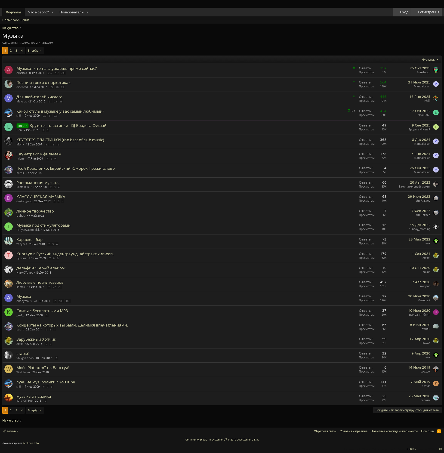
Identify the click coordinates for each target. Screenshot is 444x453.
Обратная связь (325, 431)
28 (57, 87)
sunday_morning (419, 229)
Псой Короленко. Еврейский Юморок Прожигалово (65, 168)
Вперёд (33, 50)
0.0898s (411, 449)
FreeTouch (423, 72)
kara (19, 401)
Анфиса (21, 73)
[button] (52, 12)
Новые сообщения (15, 20)
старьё (22, 353)
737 (56, 73)
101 (68, 301)
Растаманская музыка (37, 182)
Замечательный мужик (414, 186)
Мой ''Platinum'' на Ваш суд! (42, 367)
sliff (18, 115)
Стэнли (425, 329)
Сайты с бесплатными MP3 (42, 310)
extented (22, 87)
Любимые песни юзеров (40, 282)
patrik (20, 173)
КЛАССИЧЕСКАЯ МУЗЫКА (40, 196)
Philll (427, 101)
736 (50, 73)
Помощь (427, 431)
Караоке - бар (29, 239)
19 (57, 144)
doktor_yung (24, 201)
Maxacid (21, 101)
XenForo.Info (31, 443)
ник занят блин (419, 315)
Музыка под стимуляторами (43, 225)
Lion (19, 130)
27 (51, 87)
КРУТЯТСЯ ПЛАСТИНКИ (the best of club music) (60, 139)
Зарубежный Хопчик (36, 339)
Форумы (13, 12)
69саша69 (423, 115)
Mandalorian (422, 86)
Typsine (21, 258)
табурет (21, 244)
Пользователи (71, 12)
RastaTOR (22, 187)
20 (44, 115)
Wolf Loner (23, 372)
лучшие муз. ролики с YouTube (45, 382)
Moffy (20, 144)
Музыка (23, 296)
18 (52, 144)
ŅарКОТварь (24, 272)
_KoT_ (20, 315)
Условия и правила (353, 431)
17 (47, 144)
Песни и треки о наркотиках (43, 82)
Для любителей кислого (39, 96)
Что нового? (38, 12)
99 (55, 301)
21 (50, 101)
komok (20, 287)
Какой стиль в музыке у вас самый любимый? (60, 111)
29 (62, 87)
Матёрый (424, 300)
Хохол (426, 258)
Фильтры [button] (428, 59)
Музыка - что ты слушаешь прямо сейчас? (56, 68)
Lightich (21, 216)
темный (12, 431)
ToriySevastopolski (28, 230)
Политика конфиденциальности (394, 431)
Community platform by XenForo (222, 439)
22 (55, 101)
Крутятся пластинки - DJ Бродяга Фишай (68, 125)
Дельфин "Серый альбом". (42, 268)
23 (60, 101)
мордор (425, 286)
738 (63, 73)
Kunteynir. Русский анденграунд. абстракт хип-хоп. (65, 253)
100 (61, 301)
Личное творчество (35, 211)
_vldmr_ (21, 158)
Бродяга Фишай (419, 129)
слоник (425, 400)
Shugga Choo (25, 358)
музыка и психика (33, 396)
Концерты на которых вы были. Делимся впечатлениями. (72, 325)
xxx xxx (425, 371)
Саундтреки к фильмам (39, 154)
